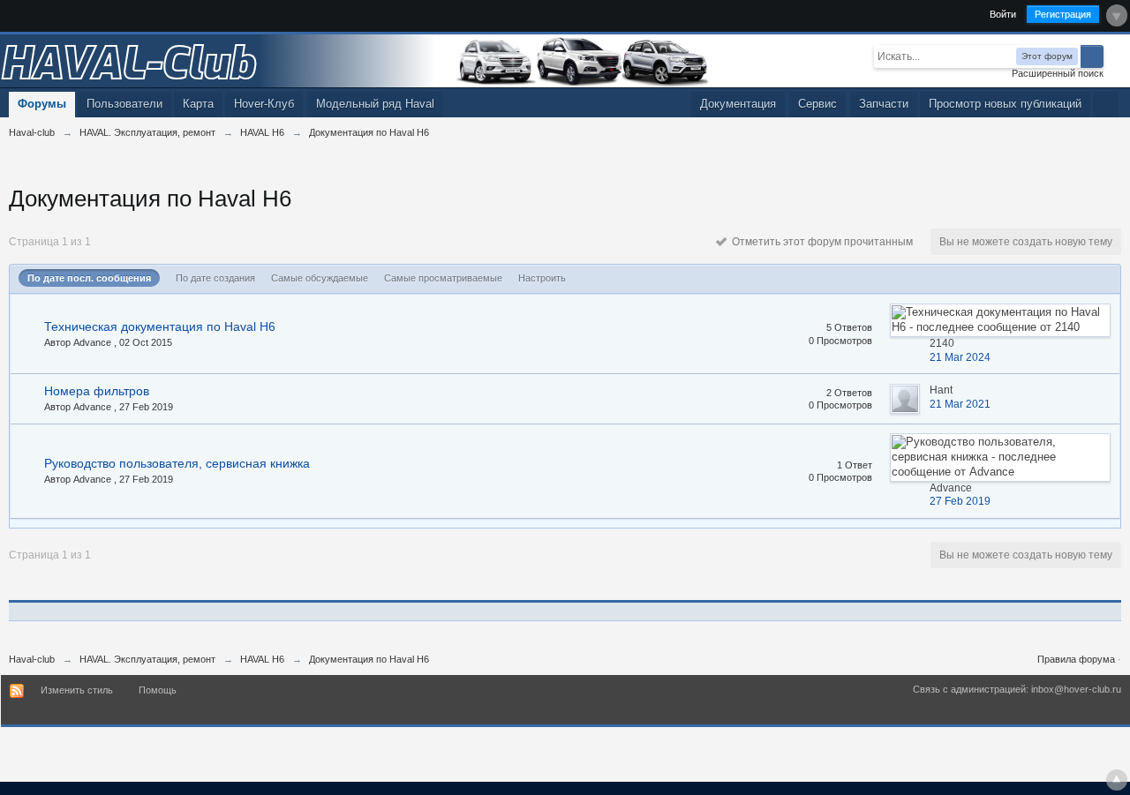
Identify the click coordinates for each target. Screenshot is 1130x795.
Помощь (158, 690)
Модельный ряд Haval (375, 103)
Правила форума (1076, 659)
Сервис (817, 103)
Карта (198, 103)
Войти (1003, 14)
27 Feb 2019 (960, 501)
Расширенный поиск (1058, 73)
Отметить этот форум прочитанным (820, 242)
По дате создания (215, 278)
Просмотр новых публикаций (1005, 103)
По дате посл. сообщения (89, 278)
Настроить (542, 278)
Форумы (42, 103)
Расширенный (1114, 56)
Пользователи (124, 103)
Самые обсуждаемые (319, 278)
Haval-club (32, 659)
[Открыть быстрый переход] (1106, 104)
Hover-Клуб (264, 103)
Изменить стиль (77, 690)
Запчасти (883, 103)
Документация (738, 103)
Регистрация (1063, 14)
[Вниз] (1116, 15)
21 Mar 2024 (960, 357)
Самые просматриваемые (443, 278)
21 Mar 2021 (960, 404)
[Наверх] (1116, 780)
